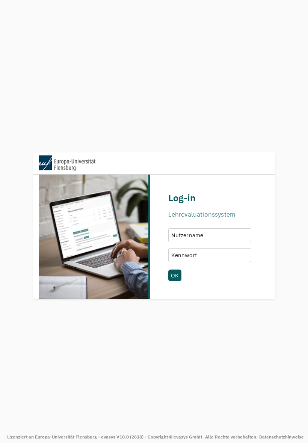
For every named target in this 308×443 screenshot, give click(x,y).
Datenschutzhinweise (281, 437)
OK (175, 275)
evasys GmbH (188, 437)
